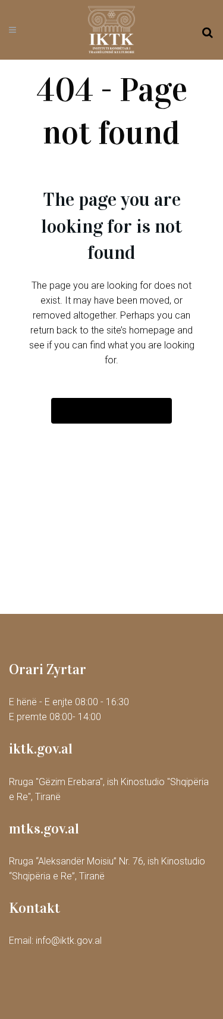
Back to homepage (111, 410)
